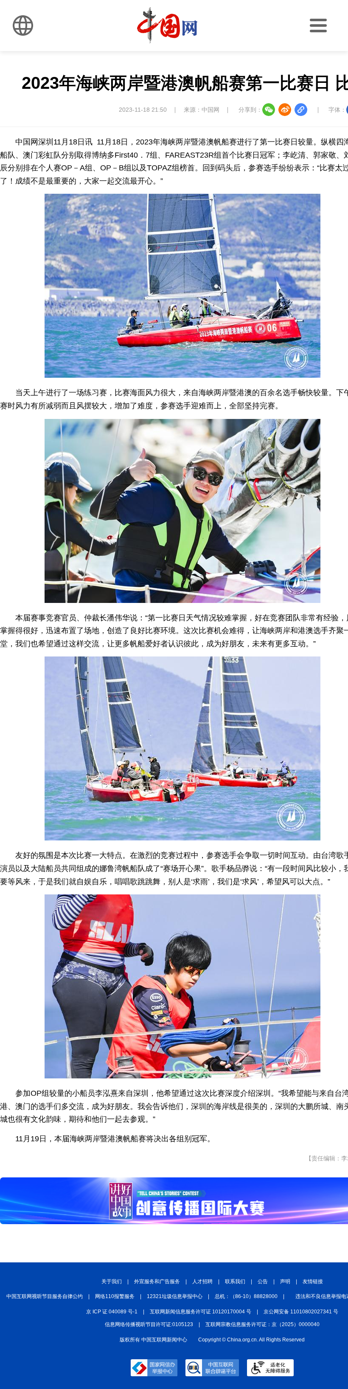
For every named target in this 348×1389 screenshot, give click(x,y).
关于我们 (111, 1281)
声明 (285, 1281)
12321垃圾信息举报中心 (174, 1296)
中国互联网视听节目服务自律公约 (44, 1296)
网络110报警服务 (115, 1296)
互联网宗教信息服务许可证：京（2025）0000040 (262, 1324)
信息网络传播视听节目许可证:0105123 (149, 1324)
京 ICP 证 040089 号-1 (112, 1312)
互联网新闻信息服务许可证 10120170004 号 (200, 1312)
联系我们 (235, 1281)
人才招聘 (202, 1281)
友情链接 (313, 1281)
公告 (263, 1281)
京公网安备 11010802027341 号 (301, 1312)
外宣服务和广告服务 (157, 1281)
